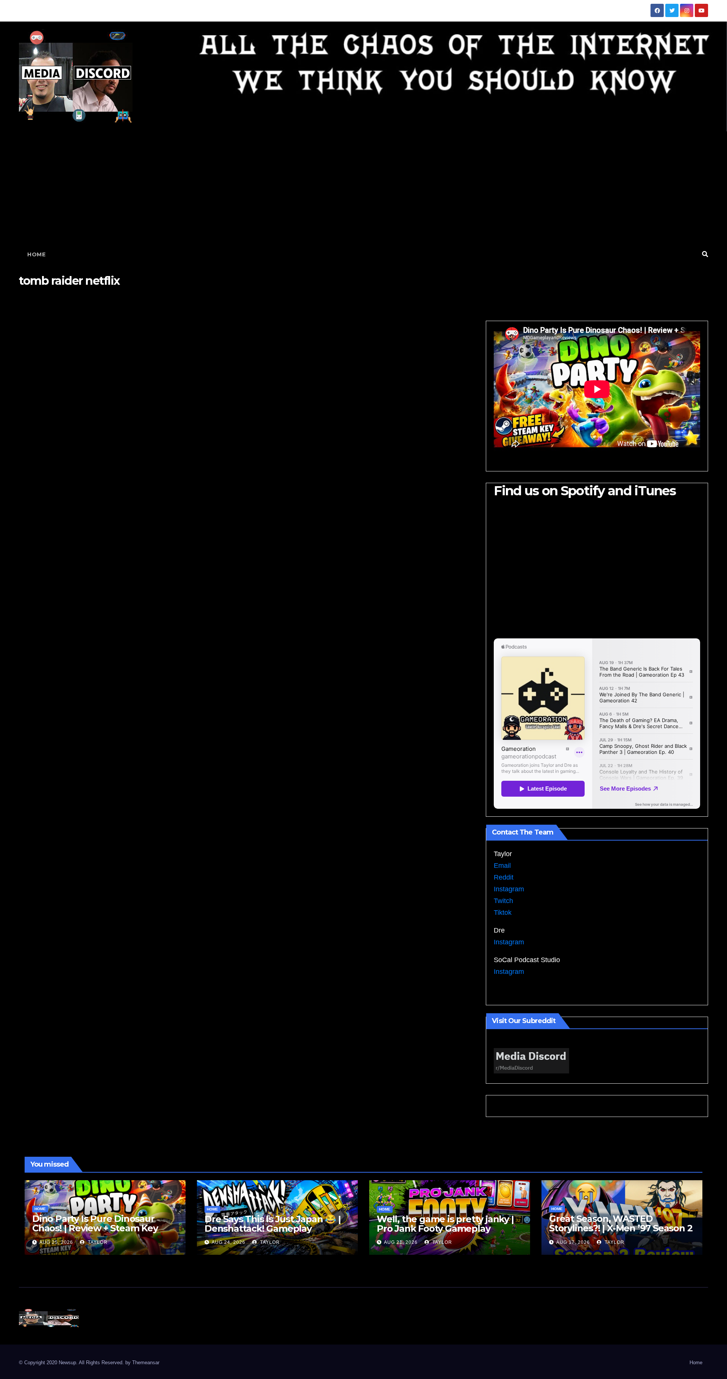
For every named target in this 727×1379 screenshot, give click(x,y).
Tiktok (503, 912)
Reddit (503, 877)
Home (36, 254)
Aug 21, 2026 (401, 1242)
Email (502, 865)
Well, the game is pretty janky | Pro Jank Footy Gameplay (445, 1224)
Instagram (509, 889)
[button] (705, 254)
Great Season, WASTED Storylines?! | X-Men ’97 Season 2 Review (620, 1228)
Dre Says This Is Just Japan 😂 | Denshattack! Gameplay (272, 1224)
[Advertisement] (363, 188)
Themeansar (145, 1362)
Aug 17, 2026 (573, 1242)
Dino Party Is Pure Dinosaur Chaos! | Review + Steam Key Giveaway (95, 1228)
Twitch (503, 901)
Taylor (97, 1242)
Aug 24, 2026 (228, 1242)
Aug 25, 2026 (56, 1242)
